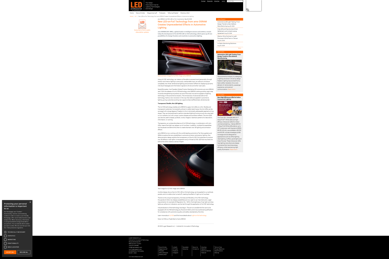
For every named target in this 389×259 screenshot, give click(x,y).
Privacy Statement (219, 249)
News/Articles (140, 13)
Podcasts (162, 13)
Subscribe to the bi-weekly (142, 30)
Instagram (175, 252)
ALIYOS (171, 215)
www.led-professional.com (136, 256)
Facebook (175, 251)
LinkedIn (175, 247)
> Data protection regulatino (14, 228)
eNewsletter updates (142, 32)
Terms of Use (218, 247)
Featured (203, 252)
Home (132, 13)
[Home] (136, 5)
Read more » (232, 89)
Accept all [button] (10, 252)
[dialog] (17, 228)
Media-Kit (203, 249)
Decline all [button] (24, 252)
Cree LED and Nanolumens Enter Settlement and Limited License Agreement (227, 31)
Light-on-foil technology (199, 215)
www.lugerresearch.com (135, 249)
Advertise (203, 247)
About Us (195, 247)
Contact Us (196, 249)
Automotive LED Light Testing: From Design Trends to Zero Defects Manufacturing (228, 24)
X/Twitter (175, 249)
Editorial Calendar (206, 251)
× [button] (30, 202)
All (135, 16)
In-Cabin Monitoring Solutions (226, 44)
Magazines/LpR (152, 13)
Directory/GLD (185, 13)
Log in (223, 1)
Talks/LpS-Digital (173, 13)
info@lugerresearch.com (135, 247)
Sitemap (217, 252)
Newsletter (186, 247)
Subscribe (185, 249)
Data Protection (219, 251)
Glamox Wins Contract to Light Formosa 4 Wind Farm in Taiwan (227, 38)
